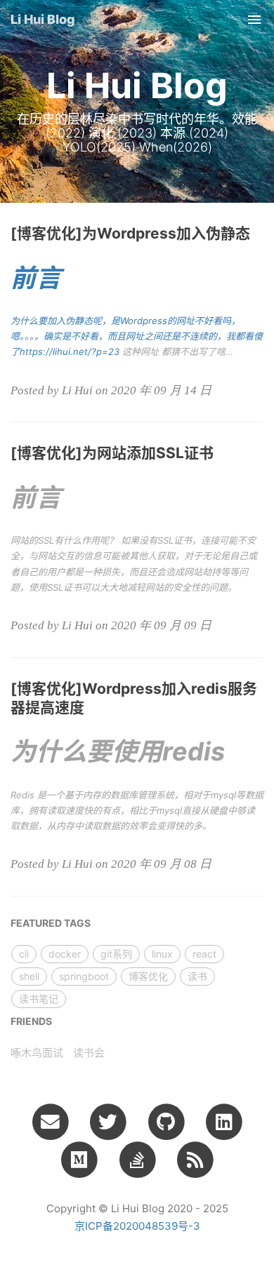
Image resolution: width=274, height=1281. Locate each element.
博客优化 (148, 976)
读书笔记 (38, 999)
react (204, 954)
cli (24, 954)
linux (162, 954)
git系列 (116, 954)
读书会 (89, 1052)
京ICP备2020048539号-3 (137, 1226)
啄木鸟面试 (37, 1052)
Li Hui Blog (43, 19)
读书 (197, 976)
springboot (84, 976)
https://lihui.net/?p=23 (69, 351)
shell (29, 976)
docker (64, 954)
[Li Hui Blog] (194, 1159)
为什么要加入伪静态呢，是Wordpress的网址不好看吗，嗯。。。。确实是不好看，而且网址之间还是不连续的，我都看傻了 (137, 336)
